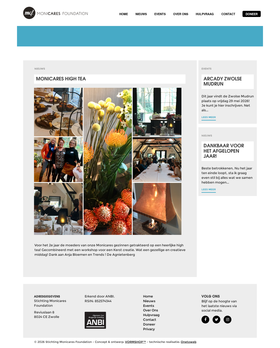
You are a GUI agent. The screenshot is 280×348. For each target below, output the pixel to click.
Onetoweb (188, 342)
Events (160, 14)
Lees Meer (208, 117)
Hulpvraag (205, 14)
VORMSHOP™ (135, 342)
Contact (228, 14)
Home (123, 14)
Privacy (149, 329)
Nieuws (141, 14)
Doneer (252, 14)
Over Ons (180, 14)
